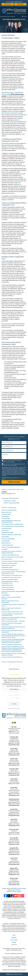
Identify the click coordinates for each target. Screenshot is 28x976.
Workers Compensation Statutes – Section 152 (13, 621)
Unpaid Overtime (6, 518)
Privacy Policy (22, 477)
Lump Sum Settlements (7, 545)
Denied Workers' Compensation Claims (11, 577)
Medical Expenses (6, 543)
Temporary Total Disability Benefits (10, 555)
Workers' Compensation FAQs (11, 502)
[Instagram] (22, 895)
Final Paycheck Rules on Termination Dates (12, 524)
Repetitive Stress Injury (7, 585)
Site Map (14, 942)
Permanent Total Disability (8, 538)
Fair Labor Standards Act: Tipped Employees (13, 526)
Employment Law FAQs (10, 500)
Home (1, 16)
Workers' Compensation (9, 507)
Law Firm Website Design (14, 974)
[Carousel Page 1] (7, 698)
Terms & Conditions (9, 478)
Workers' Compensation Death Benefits (11, 534)
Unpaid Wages (5, 516)
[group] (14, 698)
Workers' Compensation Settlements (11, 547)
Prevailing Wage (6, 595)
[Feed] (19, 895)
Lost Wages (4, 549)
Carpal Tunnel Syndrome (8, 587)
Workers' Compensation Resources (12, 662)
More (25, 16)
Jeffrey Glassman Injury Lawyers (18, 969)
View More (14, 703)
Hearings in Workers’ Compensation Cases (12, 611)
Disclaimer (14, 937)
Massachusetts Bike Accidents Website (16, 888)
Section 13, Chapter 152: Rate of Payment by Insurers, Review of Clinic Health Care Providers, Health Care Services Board (14, 636)
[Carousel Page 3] (14, 698)
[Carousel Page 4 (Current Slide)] (17, 698)
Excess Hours (5, 530)
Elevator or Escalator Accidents (9, 563)
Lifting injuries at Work (7, 567)
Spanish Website (16, 890)
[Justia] (12, 895)
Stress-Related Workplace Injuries (10, 569)
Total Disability (5, 536)
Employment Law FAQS (7, 532)
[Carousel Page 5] (20, 698)
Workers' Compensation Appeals (10, 579)
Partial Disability (6, 540)
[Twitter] (8, 895)
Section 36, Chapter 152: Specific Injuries (12, 644)
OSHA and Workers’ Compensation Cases (12, 575)
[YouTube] (15, 895)
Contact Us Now (14, 482)
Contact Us (12, 16)
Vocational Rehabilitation (8, 589)
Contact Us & (14, 437)
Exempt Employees (6, 528)
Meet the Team (6, 16)
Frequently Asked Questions (10, 498)
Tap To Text (20, 4)
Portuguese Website (16, 891)
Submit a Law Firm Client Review (14, 708)
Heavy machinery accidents (8, 565)
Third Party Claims (6, 514)
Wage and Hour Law (7, 512)
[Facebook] (5, 895)
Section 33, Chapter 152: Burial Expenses (12, 657)
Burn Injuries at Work (7, 559)
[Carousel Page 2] (10, 698)
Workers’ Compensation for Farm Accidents (12, 557)
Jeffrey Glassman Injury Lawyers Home (14, 11)
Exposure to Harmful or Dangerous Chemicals (13, 561)
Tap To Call (7, 4)
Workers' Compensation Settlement (12, 489)
